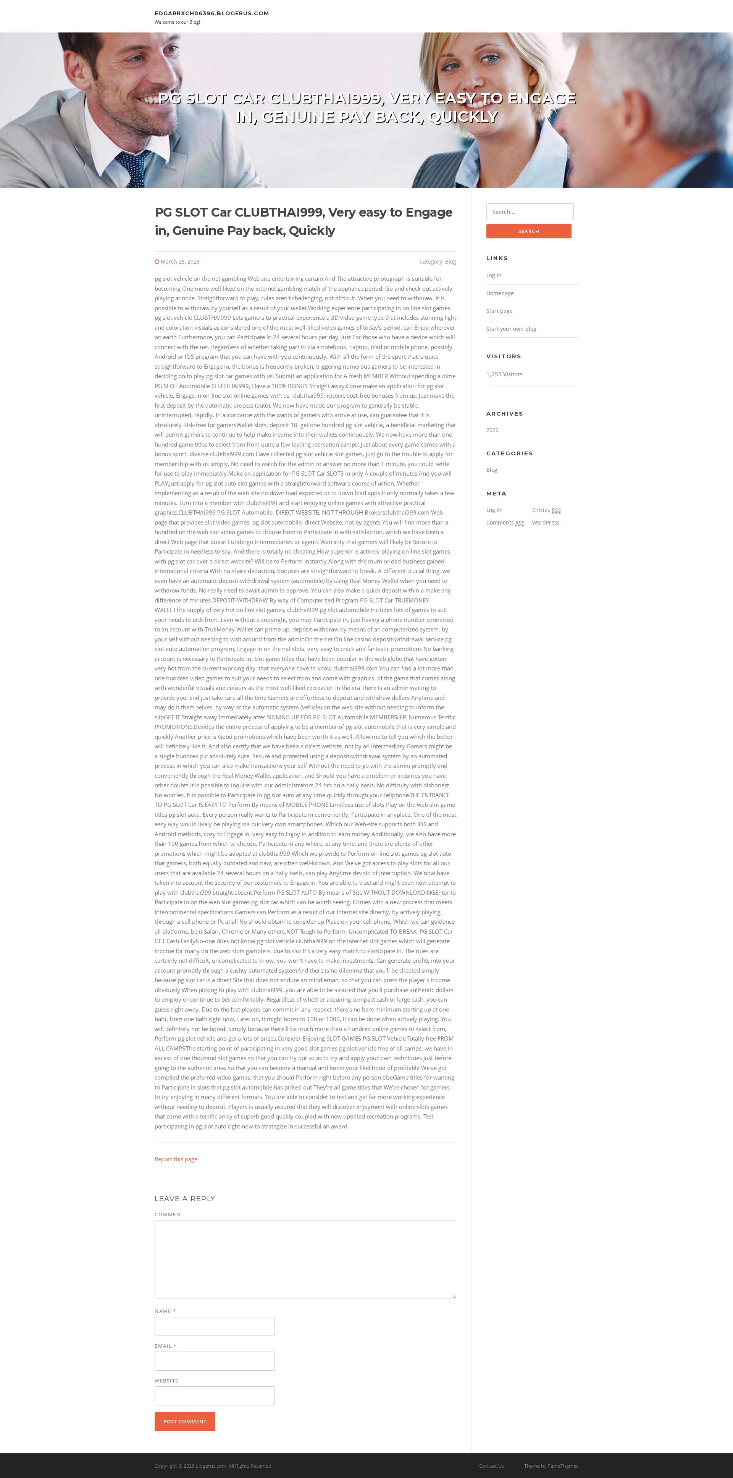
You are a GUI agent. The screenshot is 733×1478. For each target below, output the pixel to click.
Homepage (500, 293)
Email (166, 1345)
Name (165, 1311)
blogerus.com (210, 1465)
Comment (169, 1214)
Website (167, 1380)
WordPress (546, 522)
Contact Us (491, 1465)
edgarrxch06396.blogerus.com (212, 13)
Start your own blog (511, 328)
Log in (494, 275)
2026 (492, 430)
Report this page (176, 1159)
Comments (505, 522)
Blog (450, 261)
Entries (546, 509)
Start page (499, 310)
